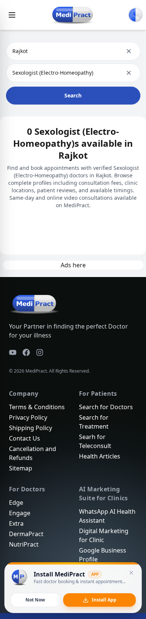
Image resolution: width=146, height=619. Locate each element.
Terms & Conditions (37, 407)
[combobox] (13, 51)
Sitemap (20, 468)
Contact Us (24, 438)
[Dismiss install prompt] (131, 572)
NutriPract (24, 544)
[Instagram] (39, 352)
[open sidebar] (12, 15)
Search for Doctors (106, 407)
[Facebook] (26, 352)
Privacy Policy (28, 417)
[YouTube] (12, 352)
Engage (19, 513)
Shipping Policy (30, 428)
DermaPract (26, 534)
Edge (16, 502)
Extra (16, 523)
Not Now (35, 600)
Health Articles (99, 456)
